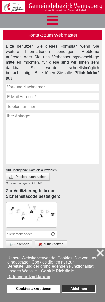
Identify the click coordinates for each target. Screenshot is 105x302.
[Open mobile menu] (52, 21)
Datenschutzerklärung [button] (28, 276)
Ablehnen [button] (78, 288)
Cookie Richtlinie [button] (57, 271)
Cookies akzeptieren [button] (33, 288)
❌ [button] (100, 253)
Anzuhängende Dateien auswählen (31, 170)
